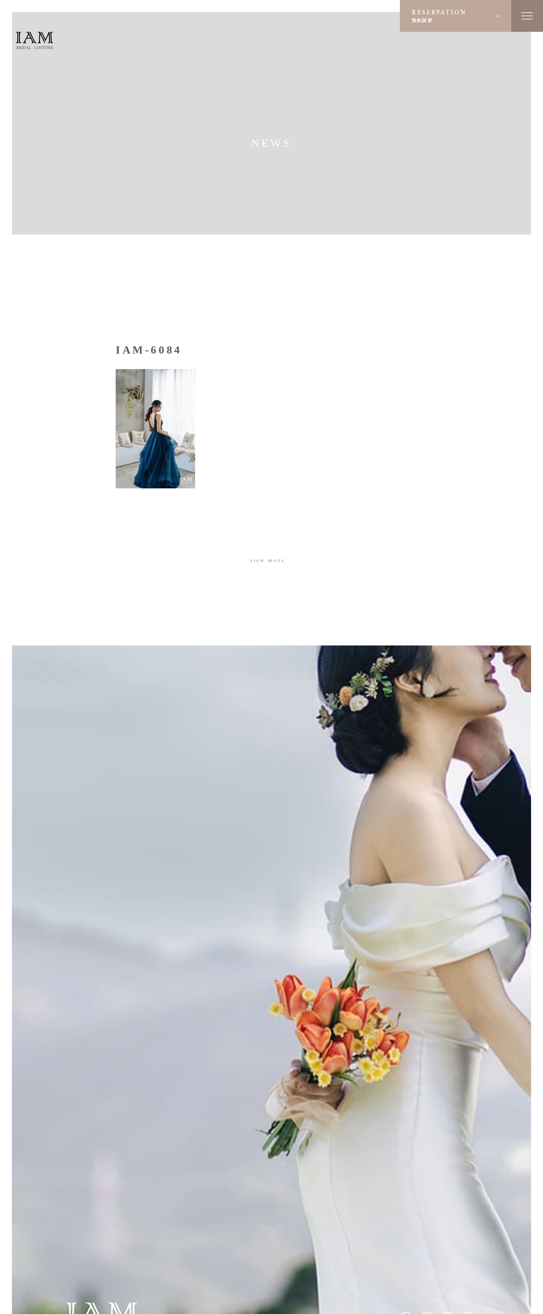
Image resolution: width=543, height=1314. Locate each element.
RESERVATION (439, 15)
